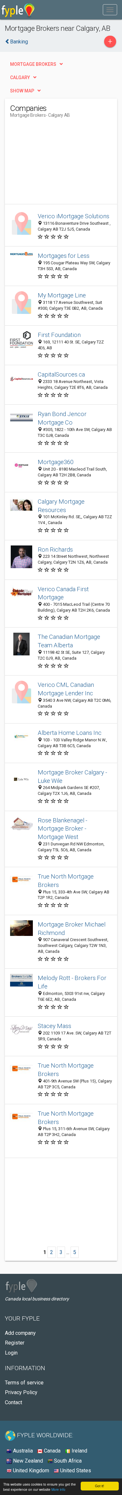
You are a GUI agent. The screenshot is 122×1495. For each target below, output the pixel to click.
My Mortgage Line (62, 295)
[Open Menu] (110, 9)
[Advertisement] (59, 163)
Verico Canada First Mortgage (63, 593)
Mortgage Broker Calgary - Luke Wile (72, 776)
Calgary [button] (20, 77)
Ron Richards (55, 549)
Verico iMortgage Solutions (73, 216)
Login (11, 1353)
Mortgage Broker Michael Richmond (71, 928)
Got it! (99, 1485)
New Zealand (27, 1461)
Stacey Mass (54, 1026)
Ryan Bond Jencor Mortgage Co (62, 418)
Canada (52, 1451)
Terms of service (24, 1383)
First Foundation (59, 334)
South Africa (67, 1461)
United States (75, 1470)
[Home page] (18, 10)
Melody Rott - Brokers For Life (72, 982)
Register (14, 1343)
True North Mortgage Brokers (66, 880)
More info (58, 1489)
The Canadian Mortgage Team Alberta (69, 641)
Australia (22, 1451)
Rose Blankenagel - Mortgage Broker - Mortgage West (62, 829)
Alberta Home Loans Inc (70, 732)
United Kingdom (30, 1470)
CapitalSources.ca (61, 374)
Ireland (78, 1451)
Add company (20, 1333)
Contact (13, 1402)
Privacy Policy (21, 1392)
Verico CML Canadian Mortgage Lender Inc (66, 689)
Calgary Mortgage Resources (61, 505)
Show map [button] (22, 90)
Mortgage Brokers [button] (33, 64)
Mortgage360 (56, 462)
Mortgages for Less (63, 255)
